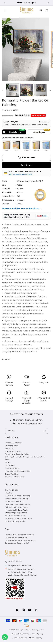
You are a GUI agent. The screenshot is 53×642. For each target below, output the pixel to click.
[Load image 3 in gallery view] (40, 90)
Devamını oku (44, 122)
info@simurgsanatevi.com (20, 565)
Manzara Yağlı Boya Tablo (16, 510)
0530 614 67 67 (14, 562)
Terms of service (20, 638)
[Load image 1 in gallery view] (12, 90)
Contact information (20, 634)
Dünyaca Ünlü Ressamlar (16, 537)
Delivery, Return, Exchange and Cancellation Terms (25, 458)
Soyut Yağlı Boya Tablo (15, 515)
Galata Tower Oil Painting (16, 499)
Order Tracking (11, 474)
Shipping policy (35, 638)
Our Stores (9, 465)
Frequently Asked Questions (17, 471)
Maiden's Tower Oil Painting (17, 496)
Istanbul (8, 493)
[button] (5, 10)
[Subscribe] (45, 431)
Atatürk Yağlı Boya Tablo (16, 513)
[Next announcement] (48, 2)
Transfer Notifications (14, 477)
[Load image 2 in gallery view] (26, 90)
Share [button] (7, 359)
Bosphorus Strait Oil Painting (18, 504)
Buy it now (27, 165)
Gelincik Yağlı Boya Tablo (16, 507)
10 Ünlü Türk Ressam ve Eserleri (19, 535)
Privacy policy (38, 630)
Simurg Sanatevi (22, 630)
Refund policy (37, 634)
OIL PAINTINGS (11, 490)
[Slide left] (2, 90)
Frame (7, 463)
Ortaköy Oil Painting (14, 501)
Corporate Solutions (13, 443)
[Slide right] (50, 90)
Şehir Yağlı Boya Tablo (15, 521)
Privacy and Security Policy (17, 454)
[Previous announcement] (4, 2)
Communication (12, 468)
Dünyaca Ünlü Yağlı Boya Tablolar (20, 540)
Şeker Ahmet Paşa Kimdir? (17, 543)
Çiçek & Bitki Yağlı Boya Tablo (18, 518)
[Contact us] (5, 637)
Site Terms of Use (13, 451)
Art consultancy (12, 446)
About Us (9, 448)
